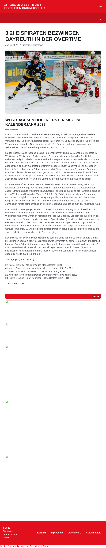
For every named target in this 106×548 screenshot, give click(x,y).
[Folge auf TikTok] (23, 530)
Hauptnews (37, 45)
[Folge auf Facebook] (29, 525)
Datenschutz (74, 532)
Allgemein (25, 45)
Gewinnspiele (93, 532)
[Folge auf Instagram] (23, 525)
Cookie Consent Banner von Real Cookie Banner (25, 546)
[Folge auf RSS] (26, 540)
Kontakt (41, 532)
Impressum (57, 532)
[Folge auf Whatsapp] (29, 530)
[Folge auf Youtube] (23, 535)
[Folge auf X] (29, 535)
